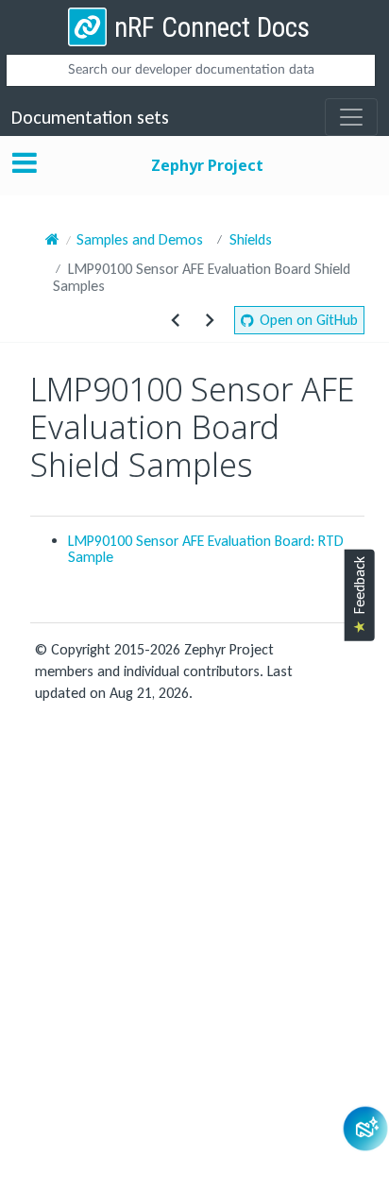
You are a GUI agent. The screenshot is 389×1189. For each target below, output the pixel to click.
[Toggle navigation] (351, 117)
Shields (250, 239)
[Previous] (175, 320)
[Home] (52, 239)
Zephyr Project (207, 165)
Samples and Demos (139, 239)
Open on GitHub (309, 320)
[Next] (209, 320)
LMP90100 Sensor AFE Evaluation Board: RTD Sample (206, 549)
